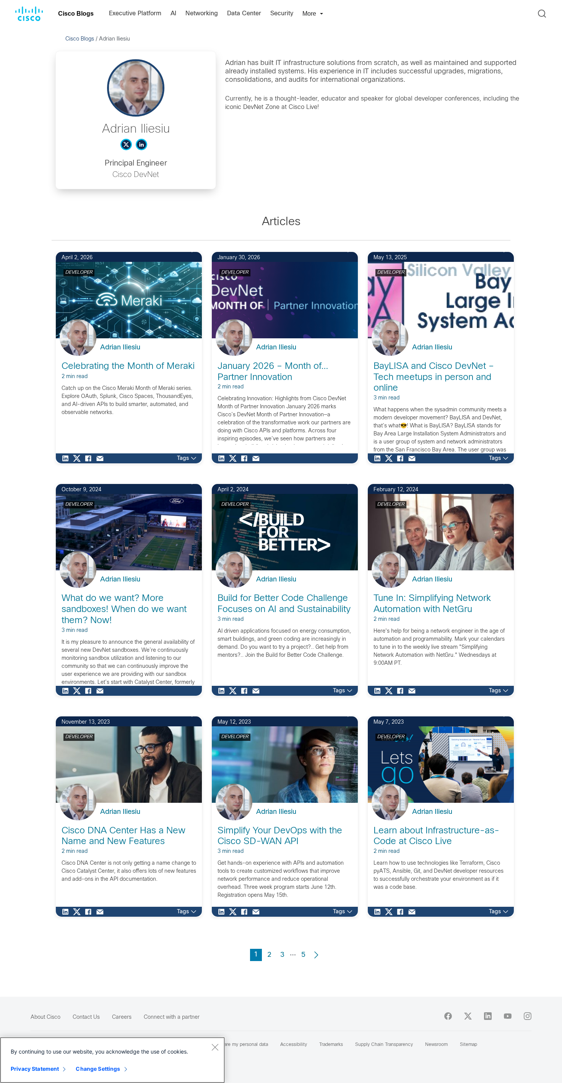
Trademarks (331, 1044)
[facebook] (448, 1016)
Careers (122, 1017)
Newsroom (436, 1044)
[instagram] (527, 1016)
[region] (112, 1060)
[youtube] (508, 1016)
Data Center (244, 13)
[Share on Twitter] (78, 458)
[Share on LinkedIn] (67, 458)
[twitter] (468, 1016)
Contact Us (86, 1017)
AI (173, 13)
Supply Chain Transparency (384, 1044)
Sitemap (468, 1044)
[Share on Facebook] (90, 458)
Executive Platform (135, 13)
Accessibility (293, 1044)
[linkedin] (488, 1016)
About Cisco (45, 1017)
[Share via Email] (101, 458)
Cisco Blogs (76, 13)
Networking (201, 13)
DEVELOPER (79, 272)
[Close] (215, 1047)
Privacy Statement (35, 1068)
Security (281, 13)
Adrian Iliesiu (120, 347)
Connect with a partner (172, 1017)
